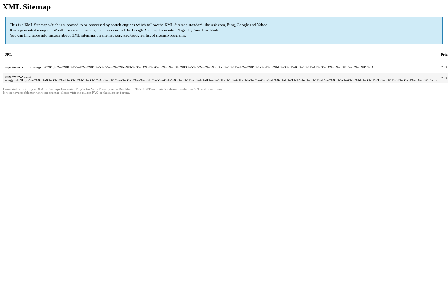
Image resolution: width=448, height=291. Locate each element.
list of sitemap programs (165, 35)
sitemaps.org (112, 35)
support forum (118, 92)
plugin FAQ (90, 92)
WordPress (61, 30)
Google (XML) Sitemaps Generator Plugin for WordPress (65, 89)
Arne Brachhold (206, 30)
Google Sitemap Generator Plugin (159, 30)
